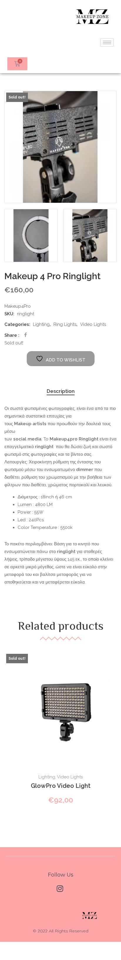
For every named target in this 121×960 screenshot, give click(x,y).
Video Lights (93, 324)
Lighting (41, 324)
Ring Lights (64, 324)
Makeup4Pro (17, 306)
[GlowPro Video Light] (60, 708)
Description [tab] (61, 391)
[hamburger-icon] (107, 42)
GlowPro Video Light (60, 785)
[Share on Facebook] (25, 335)
